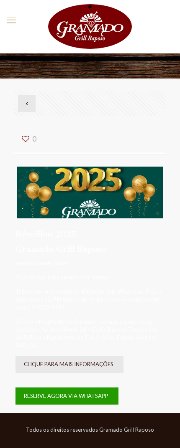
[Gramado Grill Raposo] (90, 26)
